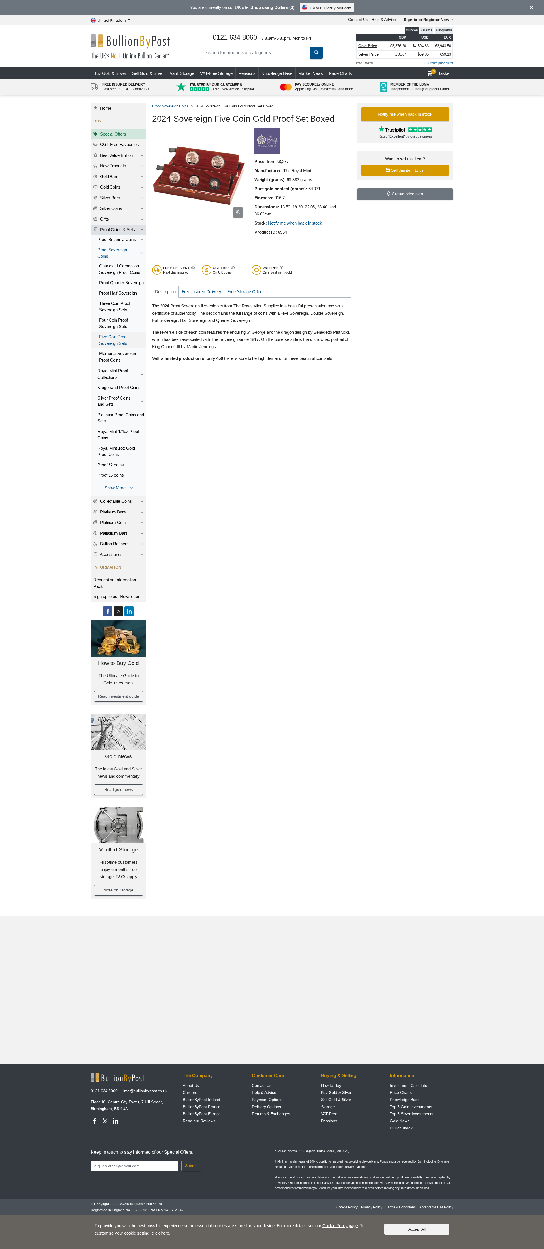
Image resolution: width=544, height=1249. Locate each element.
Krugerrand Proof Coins (119, 387)
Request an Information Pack (115, 583)
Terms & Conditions (401, 1207)
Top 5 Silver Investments (411, 1113)
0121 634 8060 (104, 1091)
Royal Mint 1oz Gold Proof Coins (116, 451)
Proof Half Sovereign (118, 293)
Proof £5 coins (110, 475)
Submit (191, 1165)
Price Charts (340, 73)
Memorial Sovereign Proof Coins (117, 356)
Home (105, 108)
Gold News (118, 756)
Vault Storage (182, 73)
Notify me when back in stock (295, 223)
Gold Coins (109, 187)
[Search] (316, 53)
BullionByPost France (201, 1106)
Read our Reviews (199, 1121)
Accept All (417, 1229)
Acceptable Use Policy (436, 1207)
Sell (148, 73)
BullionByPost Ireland (201, 1099)
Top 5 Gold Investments (411, 1106)
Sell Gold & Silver (336, 1099)
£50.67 (400, 54)
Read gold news (118, 789)
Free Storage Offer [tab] (244, 291)
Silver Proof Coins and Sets (114, 401)
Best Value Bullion (116, 155)
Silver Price (368, 54)
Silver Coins (110, 208)
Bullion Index (401, 1128)
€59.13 (445, 54)
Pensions (247, 73)
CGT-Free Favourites (119, 144)
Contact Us (358, 19)
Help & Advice (383, 19)
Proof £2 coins (110, 464)
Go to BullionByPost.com (330, 8)
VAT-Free (216, 73)
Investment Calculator (409, 1085)
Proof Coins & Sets (117, 229)
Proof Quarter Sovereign (121, 282)
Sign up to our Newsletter (116, 596)
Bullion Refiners (114, 543)
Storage (328, 1106)
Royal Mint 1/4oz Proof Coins (118, 434)
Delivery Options (266, 1106)
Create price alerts (440, 63)
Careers (190, 1092)
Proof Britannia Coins (116, 239)
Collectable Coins (115, 501)
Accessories (111, 554)
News (310, 73)
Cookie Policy (346, 1207)
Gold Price (367, 46)
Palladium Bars (113, 533)
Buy (110, 73)
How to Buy (331, 1085)
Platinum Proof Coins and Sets (120, 418)
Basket (442, 72)
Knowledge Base (277, 73)
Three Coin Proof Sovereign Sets (114, 306)
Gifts (104, 219)
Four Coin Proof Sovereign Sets (113, 323)
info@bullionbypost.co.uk (145, 1091)
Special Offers (112, 134)
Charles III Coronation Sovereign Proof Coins (119, 269)
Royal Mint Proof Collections (112, 374)
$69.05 (423, 54)
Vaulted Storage (118, 850)
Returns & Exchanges (271, 1113)
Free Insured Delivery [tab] (201, 291)
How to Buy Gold (118, 663)
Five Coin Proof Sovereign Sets (113, 340)
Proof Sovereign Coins (112, 253)
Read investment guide (118, 696)
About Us (191, 1085)
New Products (112, 165)
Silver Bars (109, 197)
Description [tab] (165, 291)
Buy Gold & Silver (336, 1092)
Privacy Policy (371, 1207)
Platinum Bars (112, 512)
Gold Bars (108, 176)
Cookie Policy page (340, 1225)
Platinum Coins (113, 522)
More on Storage (118, 890)
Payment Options (267, 1099)
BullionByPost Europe (202, 1113)
